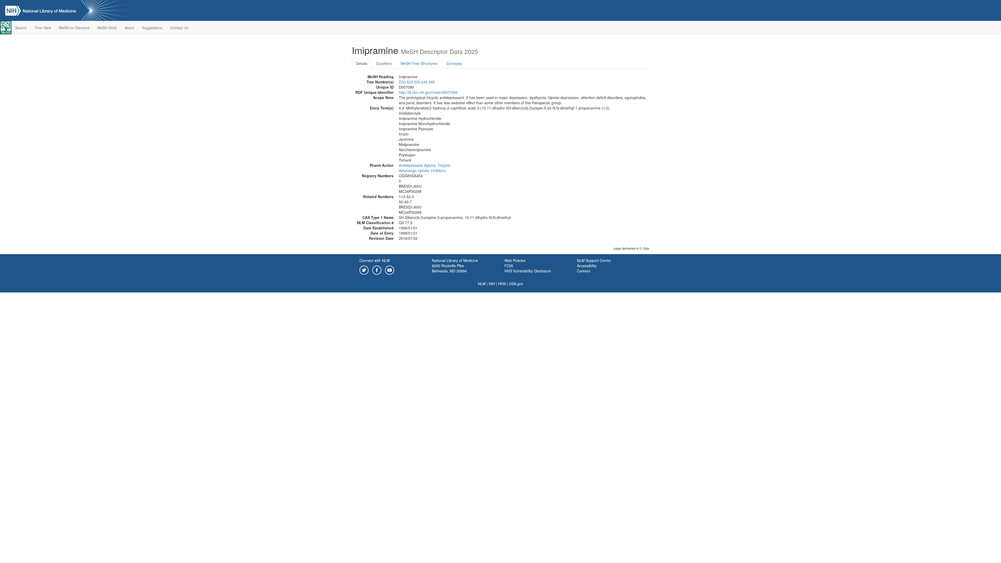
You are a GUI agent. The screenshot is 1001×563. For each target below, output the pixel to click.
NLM (482, 283)
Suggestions (152, 27)
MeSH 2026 (107, 27)
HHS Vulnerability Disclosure (527, 270)
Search (21, 27)
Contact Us (179, 27)
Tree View (43, 27)
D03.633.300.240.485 (417, 81)
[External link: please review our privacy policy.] (364, 269)
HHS (502, 283)
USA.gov (516, 283)
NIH (492, 283)
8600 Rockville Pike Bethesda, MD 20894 (449, 268)
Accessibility (587, 265)
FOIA (508, 265)
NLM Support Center (594, 260)
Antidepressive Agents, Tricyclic (425, 165)
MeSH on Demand (74, 27)
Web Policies (515, 260)
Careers (583, 270)
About (129, 27)
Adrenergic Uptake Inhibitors (422, 170)
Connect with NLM (374, 260)
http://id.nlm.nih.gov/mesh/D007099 (428, 92)
